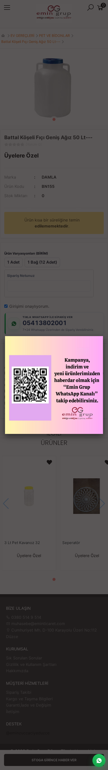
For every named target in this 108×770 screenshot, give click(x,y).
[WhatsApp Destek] (98, 760)
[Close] (102, 336)
